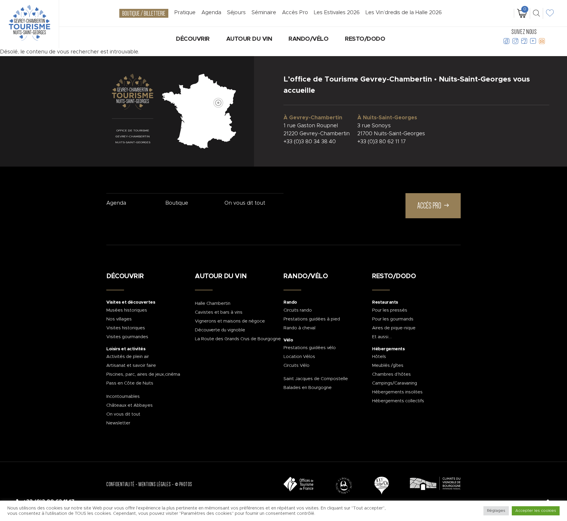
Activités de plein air (127, 356)
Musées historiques (126, 310)
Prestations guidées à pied (312, 319)
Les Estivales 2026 (337, 12)
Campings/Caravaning (394, 383)
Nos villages (119, 319)
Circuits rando (298, 310)
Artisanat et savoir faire (131, 365)
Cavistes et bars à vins (218, 312)
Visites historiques (125, 328)
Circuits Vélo (296, 365)
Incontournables (123, 396)
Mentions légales (155, 484)
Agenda (116, 203)
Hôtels (379, 356)
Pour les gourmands (392, 319)
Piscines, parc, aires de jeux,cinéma (143, 374)
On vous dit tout (244, 203)
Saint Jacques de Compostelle (316, 379)
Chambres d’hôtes (391, 374)
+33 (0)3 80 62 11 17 (381, 141)
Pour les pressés (389, 310)
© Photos (183, 484)
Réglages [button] (496, 511)
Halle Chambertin (212, 303)
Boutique (176, 203)
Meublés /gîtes (387, 365)
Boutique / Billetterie (143, 13)
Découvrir (193, 39)
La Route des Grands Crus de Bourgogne (238, 339)
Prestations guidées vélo (310, 348)
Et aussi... (382, 337)
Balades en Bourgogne (308, 387)
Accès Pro (295, 12)
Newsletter (118, 423)
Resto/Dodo (365, 39)
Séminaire (264, 12)
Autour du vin (249, 39)
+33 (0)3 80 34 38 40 (310, 141)
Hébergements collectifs (398, 401)
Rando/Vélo (308, 39)
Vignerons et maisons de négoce (230, 321)
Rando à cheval (299, 328)
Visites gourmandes (127, 337)
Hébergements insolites (397, 392)
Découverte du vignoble (220, 330)
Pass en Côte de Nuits (129, 383)
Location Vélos (299, 356)
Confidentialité (120, 484)
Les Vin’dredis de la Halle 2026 (404, 12)
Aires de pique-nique (394, 328)
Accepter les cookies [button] (535, 511)
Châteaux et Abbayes (129, 405)
